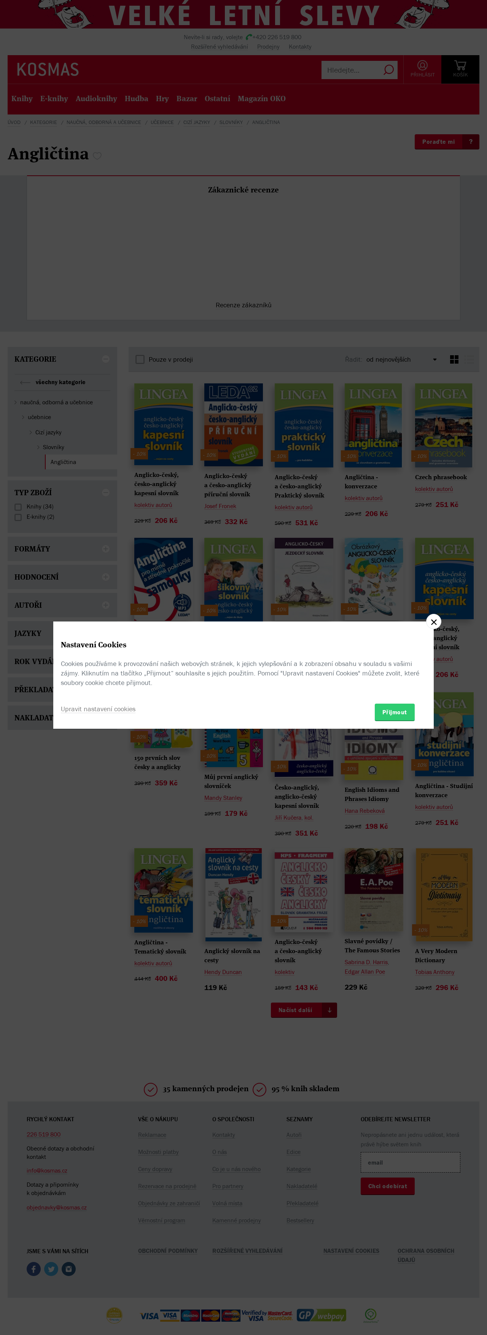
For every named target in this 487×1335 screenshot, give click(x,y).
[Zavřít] (433, 621)
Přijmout (394, 712)
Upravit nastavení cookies (98, 708)
